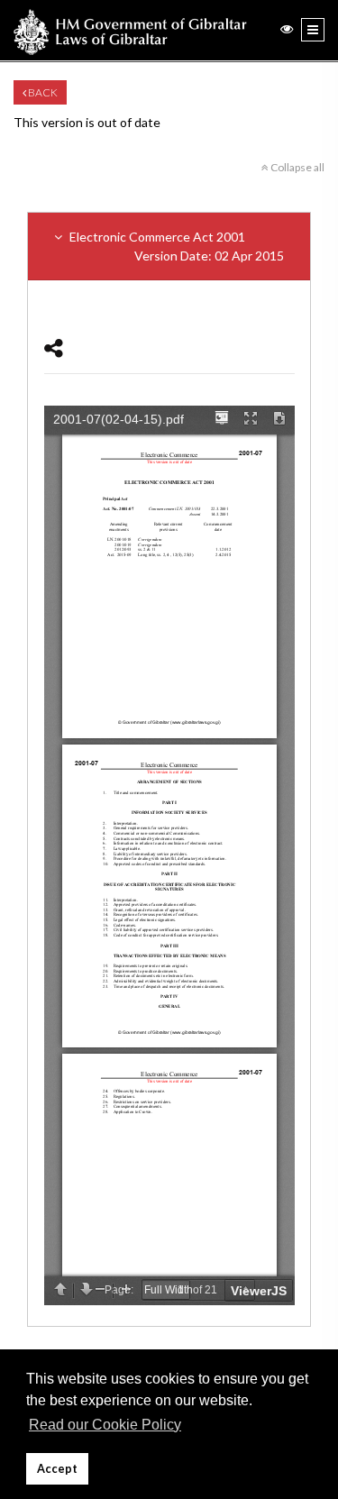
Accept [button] (57, 1469)
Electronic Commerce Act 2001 (175, 246)
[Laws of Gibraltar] (130, 30)
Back (42, 92)
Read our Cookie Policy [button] (105, 1424)
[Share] (53, 347)
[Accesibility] (286, 28)
